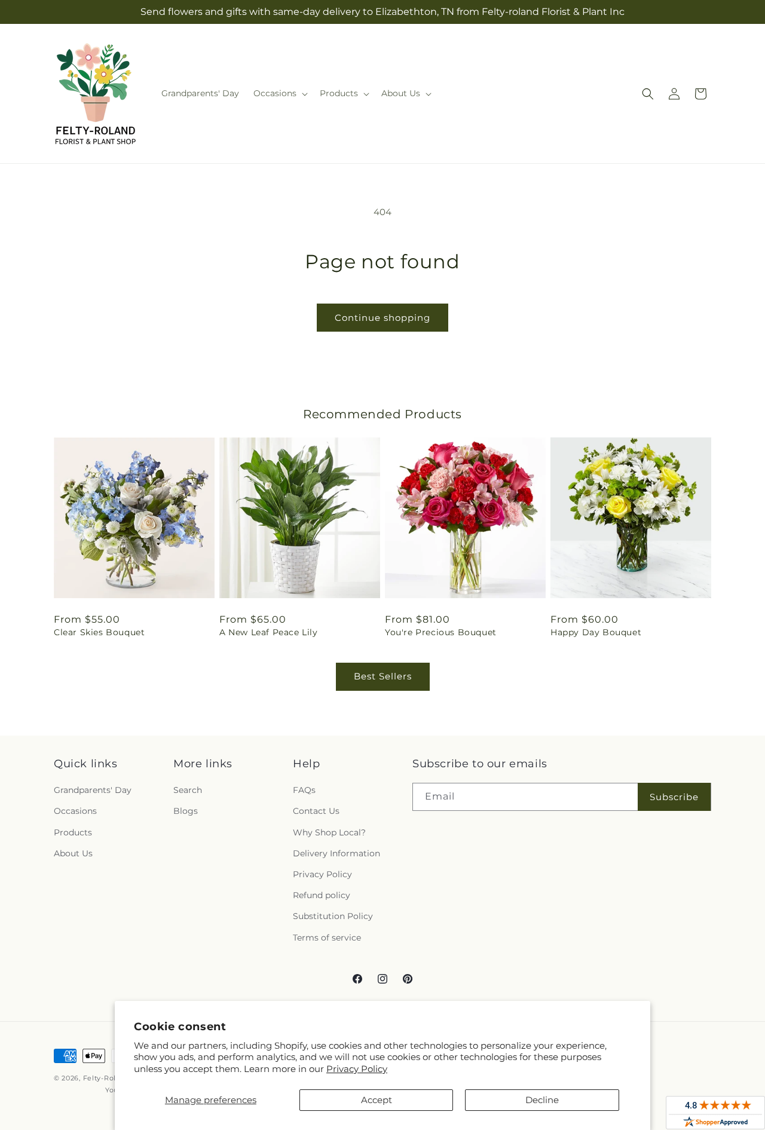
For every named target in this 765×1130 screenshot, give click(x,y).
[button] (279, 93)
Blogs (185, 811)
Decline (542, 1099)
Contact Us (316, 811)
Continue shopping (382, 317)
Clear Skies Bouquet (99, 632)
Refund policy (321, 895)
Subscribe (674, 797)
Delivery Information (336, 853)
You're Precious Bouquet (441, 632)
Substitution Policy (333, 916)
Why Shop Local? (329, 832)
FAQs (304, 790)
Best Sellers (383, 676)
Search (187, 790)
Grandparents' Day (92, 790)
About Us (73, 853)
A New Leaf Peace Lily (268, 632)
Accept (376, 1099)
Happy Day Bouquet (595, 632)
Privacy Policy (356, 1068)
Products (73, 832)
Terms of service (327, 937)
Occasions (75, 811)
